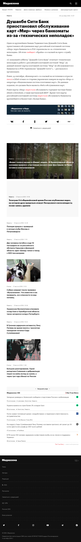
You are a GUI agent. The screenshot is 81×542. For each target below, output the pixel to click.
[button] (76, 3)
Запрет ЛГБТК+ (7, 9)
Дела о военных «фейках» (33, 9)
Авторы (4, 472)
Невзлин (18, 9)
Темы (4, 466)
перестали (30, 90)
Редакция (5, 478)
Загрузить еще (42, 389)
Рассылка (5, 491)
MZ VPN (5, 503)
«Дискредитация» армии (69, 9)
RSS (5, 485)
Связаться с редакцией (42, 128)
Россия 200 (6, 509)
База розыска (7, 515)
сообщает (30, 52)
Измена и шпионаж (51, 9)
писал (9, 79)
